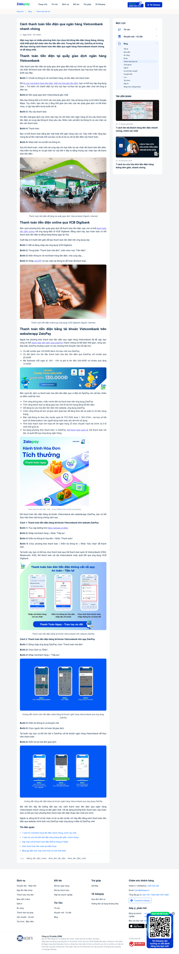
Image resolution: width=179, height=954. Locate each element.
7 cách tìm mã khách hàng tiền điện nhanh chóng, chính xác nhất (49, 832)
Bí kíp (126, 58)
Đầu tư (126, 83)
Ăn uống (127, 55)
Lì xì (125, 77)
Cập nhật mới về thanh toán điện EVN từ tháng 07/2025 (45, 841)
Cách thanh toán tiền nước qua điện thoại (39, 846)
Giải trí (126, 68)
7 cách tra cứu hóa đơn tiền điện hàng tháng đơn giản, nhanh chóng (50, 837)
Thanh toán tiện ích (43, 11)
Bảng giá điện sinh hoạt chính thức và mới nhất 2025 (44, 850)
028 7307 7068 (148, 894)
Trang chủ (20, 11)
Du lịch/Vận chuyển (131, 71)
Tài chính (127, 80)
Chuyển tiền (128, 74)
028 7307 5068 (162, 894)
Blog (30, 11)
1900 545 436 (153, 885)
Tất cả (126, 49)
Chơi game (128, 64)
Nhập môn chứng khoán (132, 87)
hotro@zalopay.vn (141, 890)
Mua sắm (127, 52)
